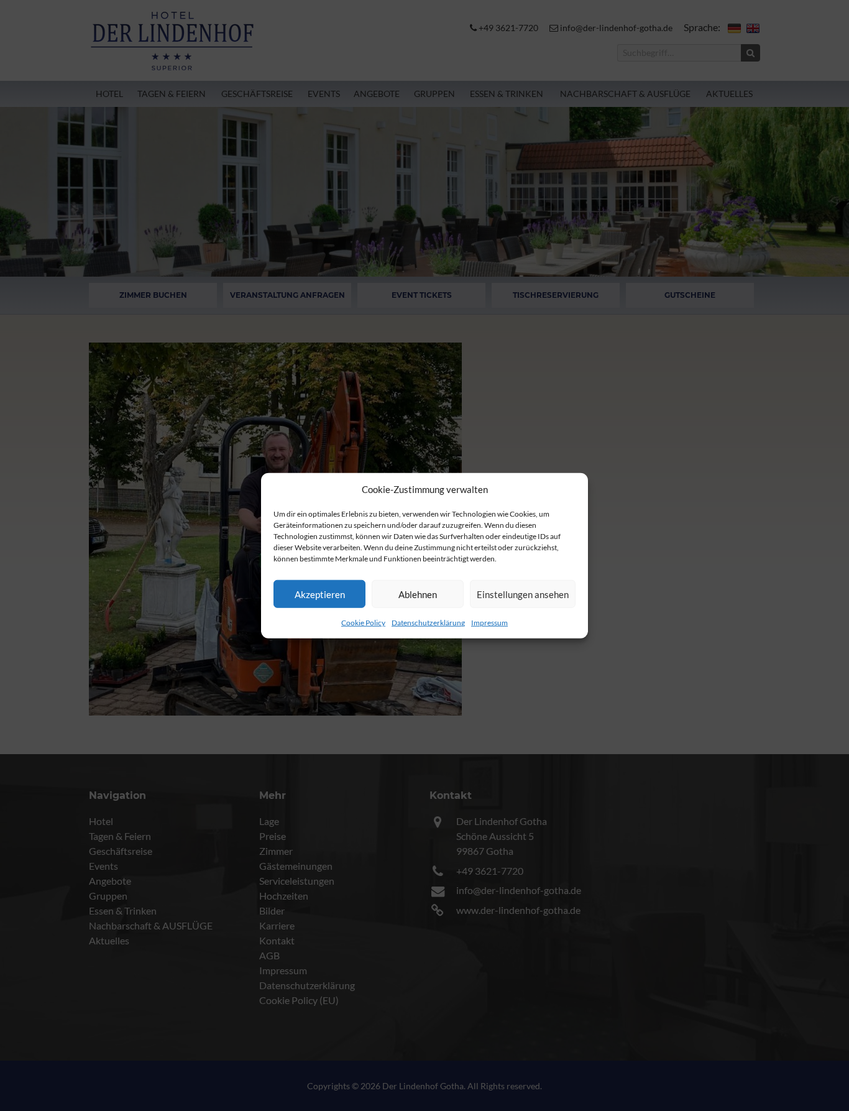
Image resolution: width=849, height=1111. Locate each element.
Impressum (489, 622)
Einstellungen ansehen (523, 593)
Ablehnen (417, 593)
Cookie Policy (363, 622)
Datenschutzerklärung (428, 622)
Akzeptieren (320, 593)
